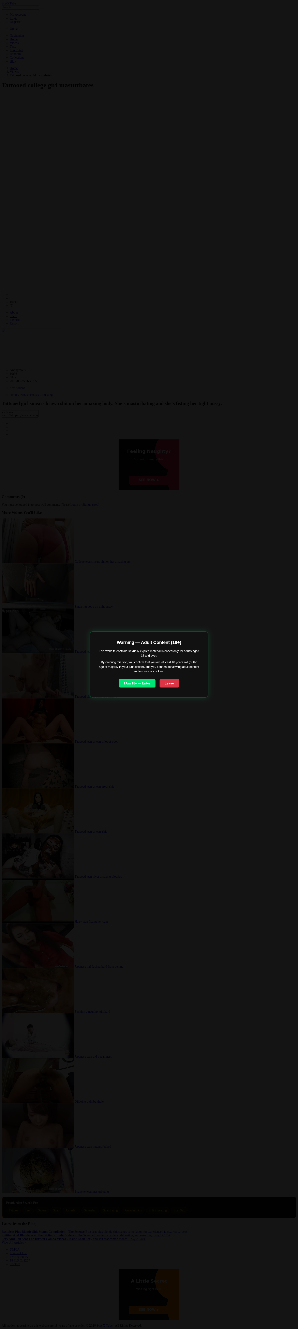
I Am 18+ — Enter (137, 683)
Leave (169, 683)
